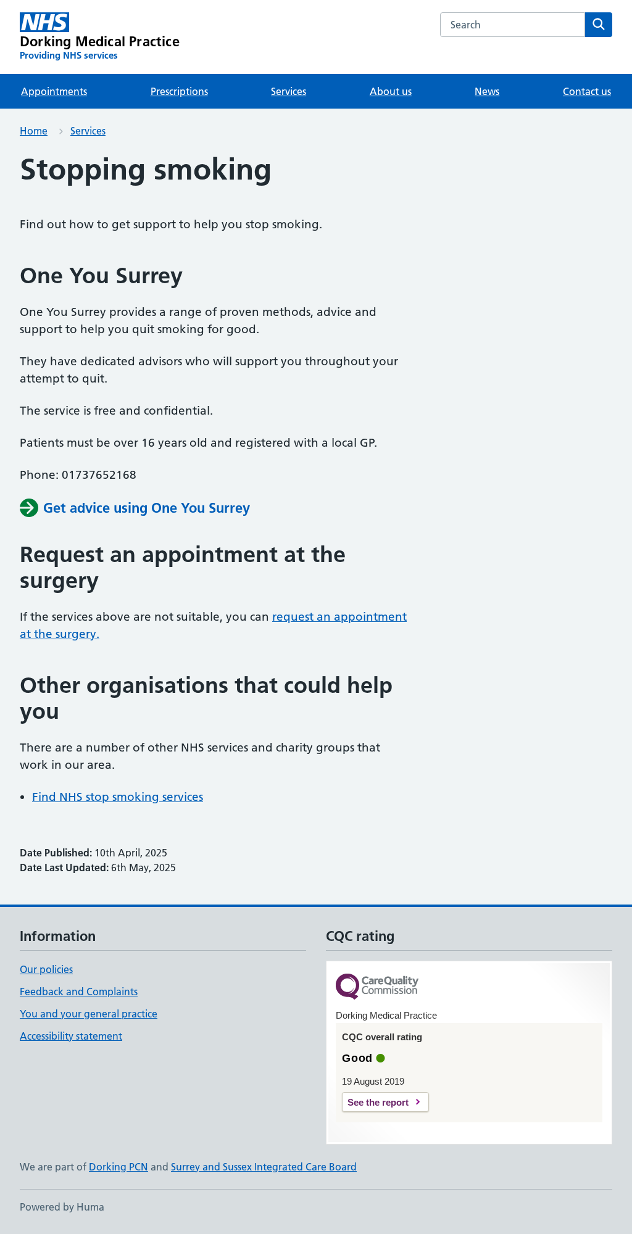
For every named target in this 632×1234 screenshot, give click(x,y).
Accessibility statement (71, 1036)
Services (288, 91)
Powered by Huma (62, 1207)
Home (34, 131)
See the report (378, 1102)
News (487, 91)
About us (391, 91)
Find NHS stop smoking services (117, 797)
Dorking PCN (118, 1167)
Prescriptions (179, 91)
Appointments (54, 91)
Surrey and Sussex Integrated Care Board (264, 1167)
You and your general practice (88, 1014)
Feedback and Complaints (79, 991)
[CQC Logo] (377, 987)
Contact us (587, 91)
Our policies (46, 969)
